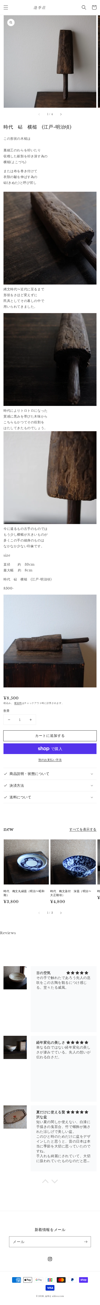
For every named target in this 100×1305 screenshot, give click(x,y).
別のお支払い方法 (50, 759)
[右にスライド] (61, 114)
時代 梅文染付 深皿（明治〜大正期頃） (70, 893)
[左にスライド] (39, 114)
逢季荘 (48, 1296)
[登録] (85, 1242)
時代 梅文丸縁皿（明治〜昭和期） (23, 893)
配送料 (18, 703)
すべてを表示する (83, 829)
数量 (6, 711)
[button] (6, 7)
